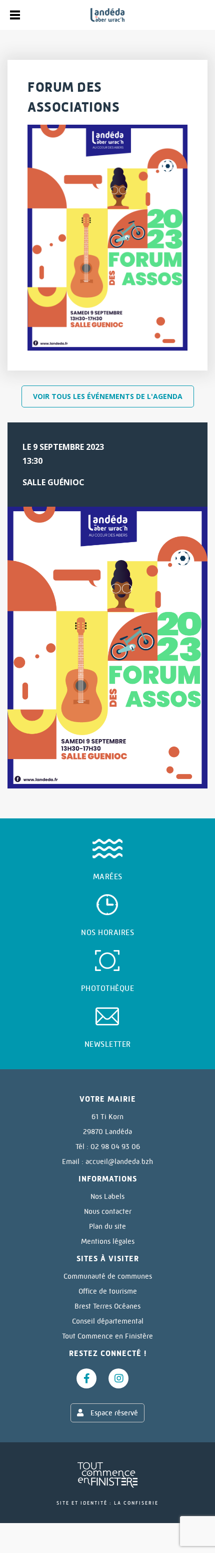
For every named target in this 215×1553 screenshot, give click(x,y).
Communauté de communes (108, 1276)
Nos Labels (107, 1196)
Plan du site (107, 1226)
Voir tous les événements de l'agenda (107, 396)
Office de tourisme (107, 1291)
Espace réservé (113, 1412)
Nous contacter (108, 1211)
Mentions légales (107, 1241)
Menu (15, 15)
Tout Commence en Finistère (107, 1336)
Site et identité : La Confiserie (107, 1503)
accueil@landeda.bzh (119, 1161)
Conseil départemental (108, 1321)
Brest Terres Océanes (107, 1306)
